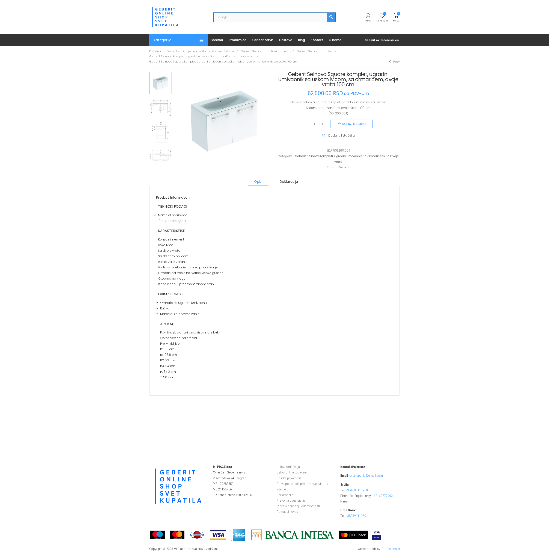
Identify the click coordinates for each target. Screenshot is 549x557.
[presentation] (173, 121)
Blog (301, 40)
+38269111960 (355, 515)
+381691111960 (356, 490)
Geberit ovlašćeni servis (382, 40)
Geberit (344, 167)
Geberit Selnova (223, 51)
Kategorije (162, 40)
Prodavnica (237, 40)
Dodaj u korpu (354, 124)
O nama (335, 40)
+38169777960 (382, 496)
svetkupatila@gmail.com (366, 475)
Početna (216, 40)
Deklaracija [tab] (288, 181)
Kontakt (317, 40)
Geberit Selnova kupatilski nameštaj (266, 51)
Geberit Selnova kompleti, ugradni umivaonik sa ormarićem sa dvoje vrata (202, 56)
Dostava (285, 40)
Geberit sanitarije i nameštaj (186, 51)
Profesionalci (391, 549)
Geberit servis (262, 40)
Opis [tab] (257, 181)
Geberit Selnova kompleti (314, 51)
